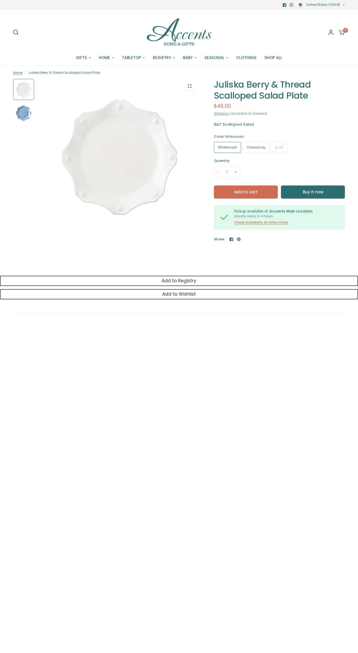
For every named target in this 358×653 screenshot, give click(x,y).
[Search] (17, 32)
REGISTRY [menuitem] (162, 57)
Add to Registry (179, 281)
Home (18, 72)
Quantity (222, 160)
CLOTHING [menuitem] (246, 57)
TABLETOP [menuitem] (131, 57)
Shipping (221, 113)
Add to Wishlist (179, 294)
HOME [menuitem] (104, 57)
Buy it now (313, 192)
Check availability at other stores (261, 222)
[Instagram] (291, 5)
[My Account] (331, 32)
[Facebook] (284, 5)
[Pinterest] (239, 239)
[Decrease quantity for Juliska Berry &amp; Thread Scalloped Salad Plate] (218, 171)
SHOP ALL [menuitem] (273, 57)
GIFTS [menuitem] (81, 57)
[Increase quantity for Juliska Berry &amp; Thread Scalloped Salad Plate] (235, 171)
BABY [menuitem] (188, 57)
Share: (219, 239)
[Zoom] (190, 86)
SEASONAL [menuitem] (214, 57)
